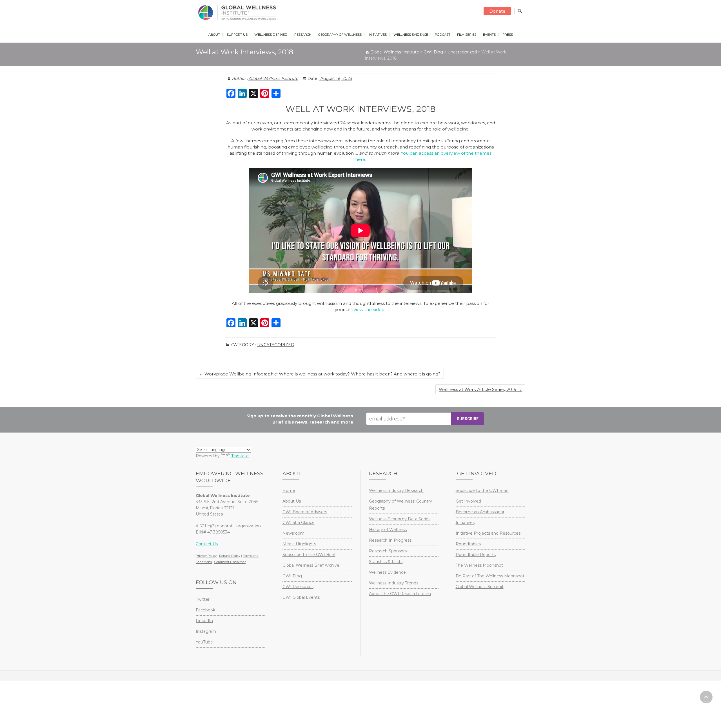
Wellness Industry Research (396, 490)
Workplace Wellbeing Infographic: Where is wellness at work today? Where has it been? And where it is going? (319, 374)
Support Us (237, 35)
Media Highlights (299, 543)
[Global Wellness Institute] (238, 12)
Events (489, 35)
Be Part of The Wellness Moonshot (490, 576)
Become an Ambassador (480, 511)
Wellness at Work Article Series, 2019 (480, 389)
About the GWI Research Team (400, 593)
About (214, 35)
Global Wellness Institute (273, 78)
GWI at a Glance (298, 522)
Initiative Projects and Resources (488, 533)
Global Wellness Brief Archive (310, 565)
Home (288, 490)
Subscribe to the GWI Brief (308, 554)
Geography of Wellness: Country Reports (400, 505)
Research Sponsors (388, 550)
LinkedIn (204, 620)
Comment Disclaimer (230, 562)
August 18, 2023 (335, 78)
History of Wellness (388, 529)
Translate (240, 455)
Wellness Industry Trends (393, 583)
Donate (497, 11)
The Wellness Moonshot (479, 565)
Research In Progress (390, 540)
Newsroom (293, 533)
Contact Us (207, 543)
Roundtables (468, 543)
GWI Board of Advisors (304, 511)
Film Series (466, 35)
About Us (291, 501)
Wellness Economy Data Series (399, 518)
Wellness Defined (271, 35)
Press (507, 35)
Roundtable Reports (476, 554)
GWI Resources (297, 586)
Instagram (206, 631)
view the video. (370, 309)
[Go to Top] (706, 697)
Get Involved (468, 501)
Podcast (442, 35)
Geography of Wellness (340, 35)
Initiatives (377, 35)
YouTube (204, 642)
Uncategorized (275, 344)
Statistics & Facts (385, 561)
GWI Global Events (301, 597)
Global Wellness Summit (480, 586)
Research (302, 35)
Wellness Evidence (410, 35)
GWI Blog (292, 576)
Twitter (203, 599)
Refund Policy (229, 556)
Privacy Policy (206, 556)
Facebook (205, 610)
